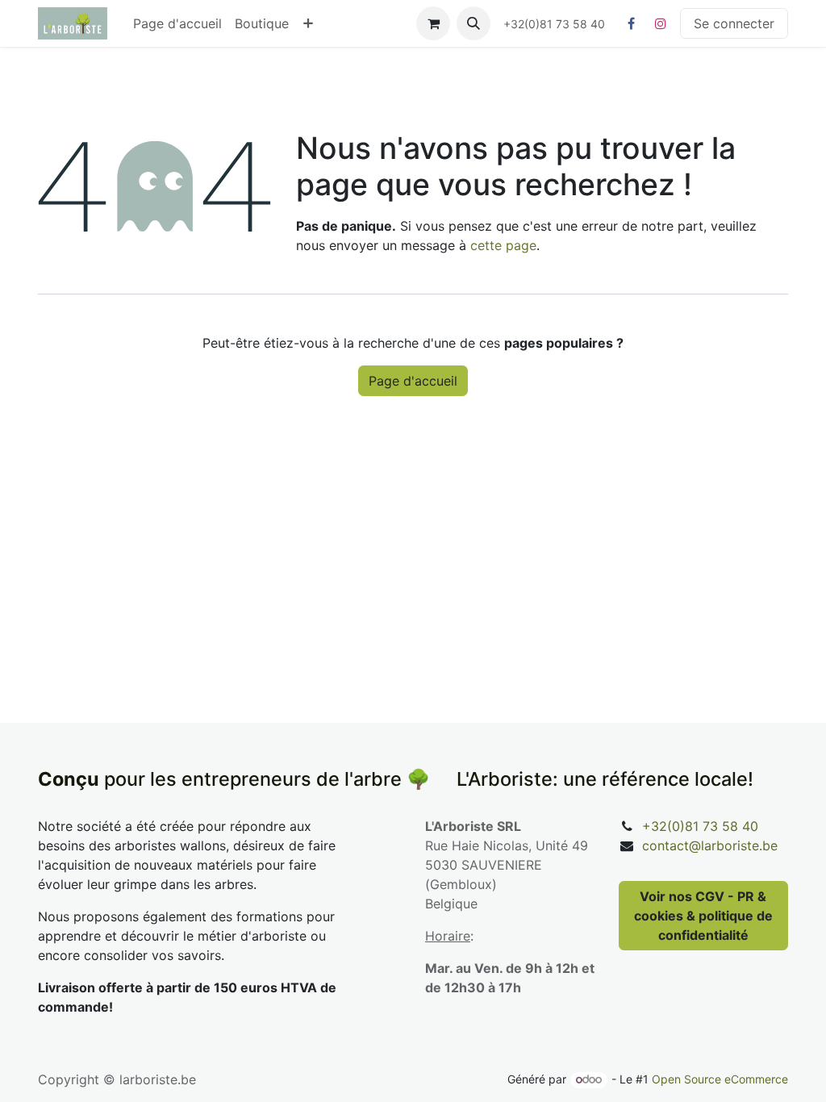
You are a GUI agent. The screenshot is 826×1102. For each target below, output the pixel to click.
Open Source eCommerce (720, 1079)
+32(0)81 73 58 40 (700, 826)
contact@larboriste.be (710, 845)
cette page (503, 245)
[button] (473, 23)
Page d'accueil (413, 381)
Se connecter (734, 23)
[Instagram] (661, 23)
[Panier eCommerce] (433, 23)
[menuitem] (177, 23)
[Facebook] (631, 23)
